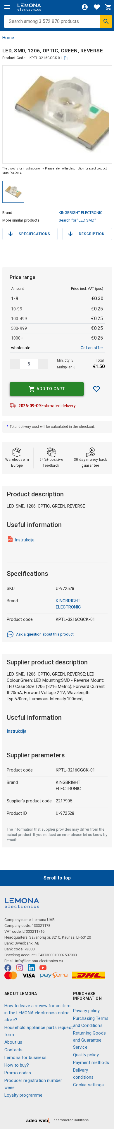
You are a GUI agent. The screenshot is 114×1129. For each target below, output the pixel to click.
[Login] (85, 7)
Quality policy (86, 1054)
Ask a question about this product (45, 634)
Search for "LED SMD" (77, 220)
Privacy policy (86, 1010)
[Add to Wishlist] (96, 389)
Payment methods (91, 1062)
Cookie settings (88, 1085)
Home (8, 37)
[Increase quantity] (15, 364)
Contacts (13, 1049)
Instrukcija (25, 540)
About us (13, 1042)
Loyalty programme (23, 1095)
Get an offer (92, 347)
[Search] (106, 21)
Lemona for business (25, 1057)
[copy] (65, 58)
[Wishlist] (96, 7)
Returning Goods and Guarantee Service (89, 1040)
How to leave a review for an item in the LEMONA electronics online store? (37, 1012)
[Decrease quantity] (43, 364)
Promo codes (17, 1072)
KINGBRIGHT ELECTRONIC (80, 212)
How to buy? (16, 1065)
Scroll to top (57, 878)
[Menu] (7, 7)
